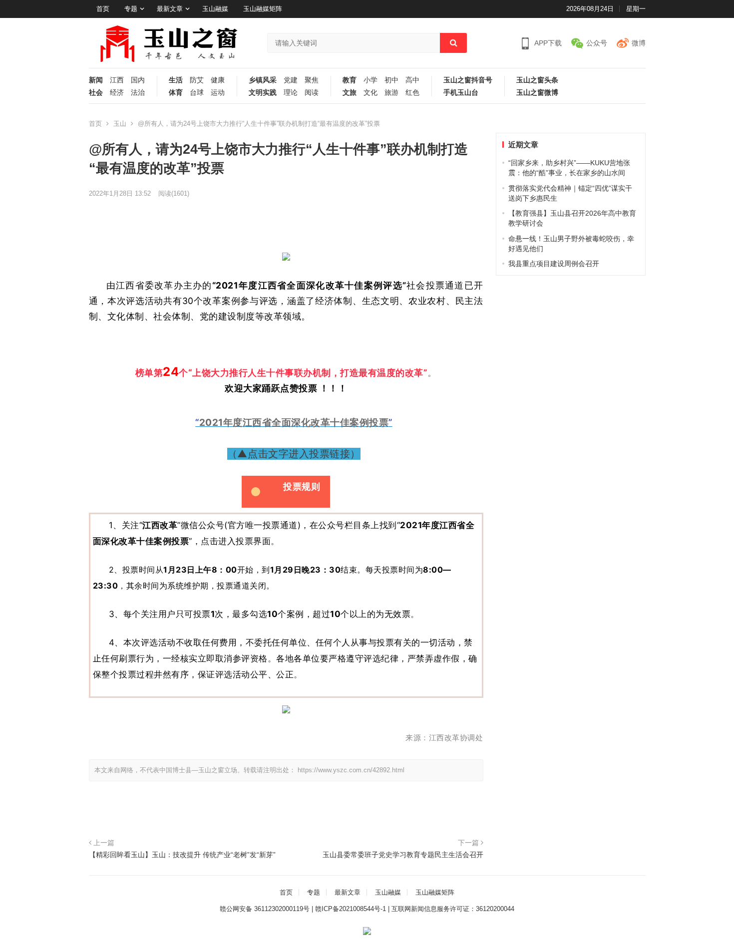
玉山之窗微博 (537, 92)
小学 (370, 80)
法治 (138, 92)
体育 (176, 92)
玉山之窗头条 (537, 80)
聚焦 (312, 80)
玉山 (119, 123)
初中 (391, 80)
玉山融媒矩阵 (262, 8)
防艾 (197, 80)
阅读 (312, 92)
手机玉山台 (460, 92)
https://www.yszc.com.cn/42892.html (351, 770)
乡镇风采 (263, 80)
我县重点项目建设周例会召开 (553, 264)
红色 (412, 92)
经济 (117, 92)
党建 (291, 80)
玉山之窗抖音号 (467, 80)
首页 (102, 8)
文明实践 (263, 92)
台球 (197, 92)
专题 (130, 8)
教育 (350, 80)
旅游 (391, 92)
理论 (291, 92)
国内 (138, 80)
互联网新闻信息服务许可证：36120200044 (452, 909)
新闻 (96, 80)
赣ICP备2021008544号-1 (350, 909)
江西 (117, 80)
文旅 (350, 92)
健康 (218, 80)
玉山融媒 (215, 8)
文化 (370, 92)
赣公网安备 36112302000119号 (265, 909)
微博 (639, 43)
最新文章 (170, 8)
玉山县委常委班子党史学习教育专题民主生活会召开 (403, 855)
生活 (176, 80)
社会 (96, 92)
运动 (218, 92)
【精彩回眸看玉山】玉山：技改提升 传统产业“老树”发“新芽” (182, 855)
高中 (412, 80)
